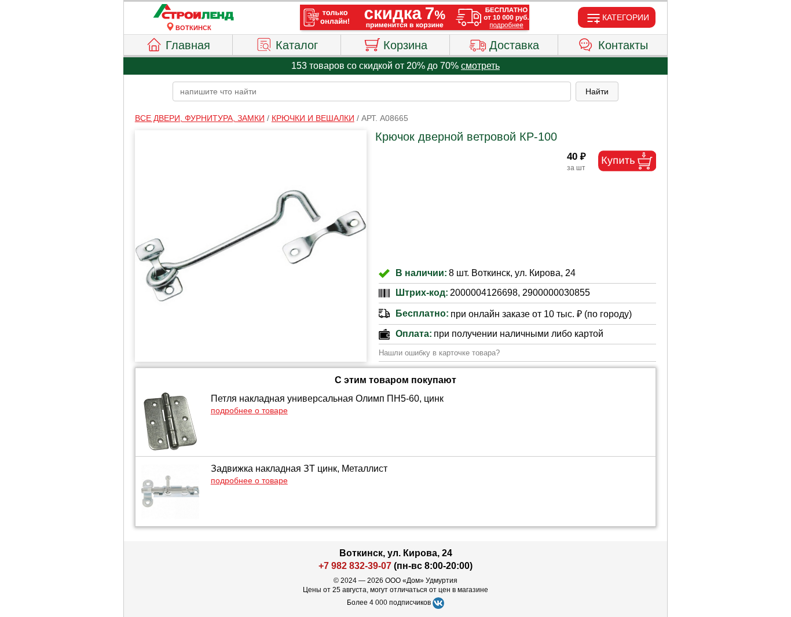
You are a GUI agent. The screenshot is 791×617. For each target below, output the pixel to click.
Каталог (297, 45)
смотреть (480, 66)
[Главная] (193, 12)
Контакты (623, 45)
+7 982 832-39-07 (354, 566)
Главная (188, 45)
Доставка (514, 45)
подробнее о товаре (249, 410)
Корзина (405, 45)
